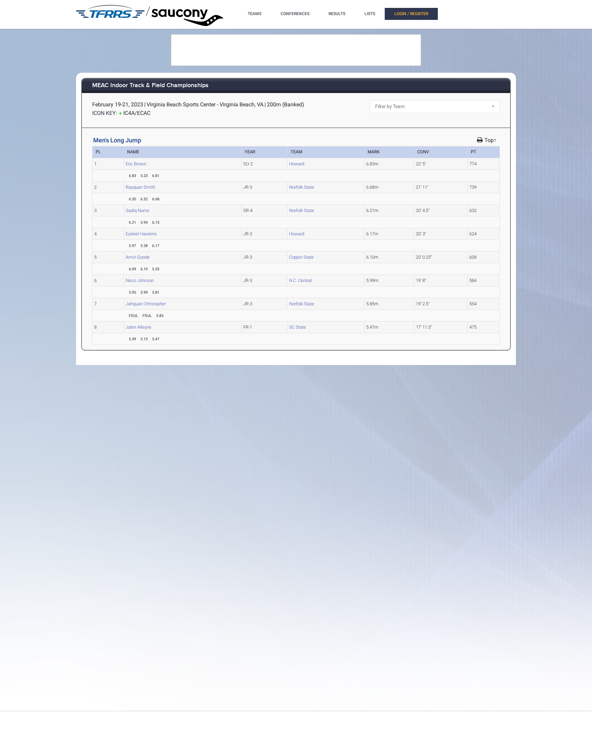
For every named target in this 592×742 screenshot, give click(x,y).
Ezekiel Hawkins (141, 233)
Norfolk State (301, 187)
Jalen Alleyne (138, 327)
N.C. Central (300, 280)
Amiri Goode (138, 257)
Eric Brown (136, 163)
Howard (296, 163)
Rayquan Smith (140, 187)
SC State (297, 327)
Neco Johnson (140, 280)
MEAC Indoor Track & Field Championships (150, 86)
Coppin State (301, 257)
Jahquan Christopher (146, 303)
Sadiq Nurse (137, 210)
